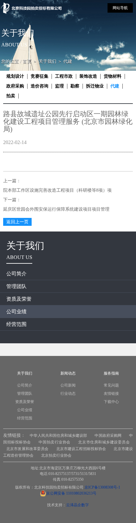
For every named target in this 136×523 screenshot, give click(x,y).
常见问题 (111, 385)
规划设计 (15, 76)
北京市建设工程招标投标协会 (81, 449)
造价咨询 (39, 86)
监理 (59, 86)
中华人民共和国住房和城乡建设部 (58, 435)
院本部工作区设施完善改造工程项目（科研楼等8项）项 (57, 190)
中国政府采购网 (108, 435)
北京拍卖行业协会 (56, 455)
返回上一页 (17, 221)
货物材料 (112, 76)
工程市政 (64, 76)
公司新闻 (68, 385)
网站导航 (120, 8)
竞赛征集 (39, 76)
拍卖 (10, 95)
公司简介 (16, 273)
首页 (27, 61)
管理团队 (16, 286)
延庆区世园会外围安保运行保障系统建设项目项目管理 (56, 209)
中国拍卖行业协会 (54, 442)
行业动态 (68, 393)
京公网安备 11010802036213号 (71, 493)
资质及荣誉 (19, 299)
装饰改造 (88, 76)
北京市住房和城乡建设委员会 (104, 442)
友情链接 (111, 393)
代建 (114, 86)
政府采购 (15, 86)
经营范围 (16, 324)
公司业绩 (16, 311)
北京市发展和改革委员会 (27, 449)
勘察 (75, 86)
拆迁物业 (95, 86)
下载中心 (111, 402)
